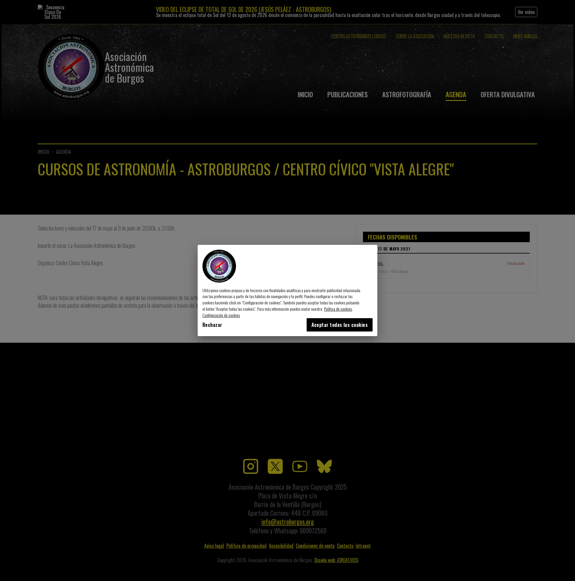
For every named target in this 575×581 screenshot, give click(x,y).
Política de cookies (338, 309)
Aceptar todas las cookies (339, 324)
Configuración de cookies (221, 315)
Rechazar (212, 324)
